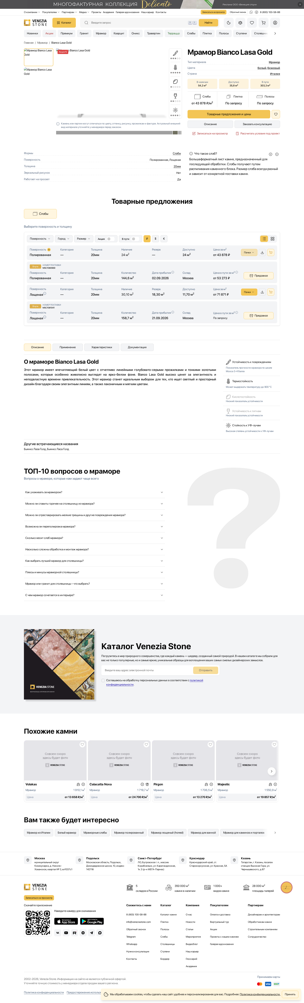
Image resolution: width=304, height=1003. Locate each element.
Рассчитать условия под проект (260, 133)
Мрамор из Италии (38, 832)
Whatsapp (131, 944)
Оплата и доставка (220, 914)
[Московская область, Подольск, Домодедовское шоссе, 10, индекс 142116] (100, 863)
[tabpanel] (152, 275)
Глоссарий (191, 958)
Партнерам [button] (68, 12)
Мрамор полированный (129, 832)
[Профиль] (275, 23)
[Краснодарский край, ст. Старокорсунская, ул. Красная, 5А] (204, 862)
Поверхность (38, 238)
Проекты (96, 12)
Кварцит (119, 33)
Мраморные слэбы (95, 832)
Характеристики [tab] (101, 347)
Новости (190, 921)
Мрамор (101, 33)
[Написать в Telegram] (256, 12)
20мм (177, 166)
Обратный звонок (238, 12)
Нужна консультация (137, 951)
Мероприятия (193, 936)
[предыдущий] (275, 33)
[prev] (270, 154)
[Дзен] (83, 932)
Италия (275, 73)
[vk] (57, 932)
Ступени (241, 33)
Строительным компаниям (262, 929)
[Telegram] (91, 932)
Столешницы (167, 944)
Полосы (224, 33)
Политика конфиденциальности (44, 992)
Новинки (32, 33)
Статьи (189, 929)
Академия (108, 12)
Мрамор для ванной (203, 832)
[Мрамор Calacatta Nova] (119, 771)
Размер (81, 238)
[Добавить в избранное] (82, 744)
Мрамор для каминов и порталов (243, 832)
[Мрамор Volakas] (55, 771)
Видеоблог (192, 944)
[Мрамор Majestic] (247, 771)
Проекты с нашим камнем (224, 936)
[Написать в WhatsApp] (251, 12)
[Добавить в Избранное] (276, 114)
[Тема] (229, 23)
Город (61, 238)
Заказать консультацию (257, 124)
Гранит (84, 33)
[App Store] (66, 921)
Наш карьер (147, 12)
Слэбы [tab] (43, 214)
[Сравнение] (240, 23)
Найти (208, 22)
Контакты (161, 12)
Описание (210, 124)
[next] (277, 154)
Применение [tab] (68, 347)
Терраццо (174, 33)
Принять (290, 994)
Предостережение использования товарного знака (99, 992)
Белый (262, 68)
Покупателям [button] (49, 12)
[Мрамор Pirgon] (183, 771)
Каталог (66, 22)
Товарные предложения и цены (229, 114)
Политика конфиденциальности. (260, 994)
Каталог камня (168, 914)
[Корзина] (263, 23)
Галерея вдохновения (127, 12)
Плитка (207, 33)
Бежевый (273, 68)
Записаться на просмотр (213, 12)
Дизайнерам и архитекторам (264, 914)
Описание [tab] (37, 347)
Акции (49, 33)
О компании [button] (30, 12)
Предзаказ (261, 275)
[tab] (264, 239)
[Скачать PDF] (262, 252)
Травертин (153, 33)
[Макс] (99, 932)
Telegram (131, 936)
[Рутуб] (74, 932)
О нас (189, 914)
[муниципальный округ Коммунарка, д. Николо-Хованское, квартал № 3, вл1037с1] (49, 863)
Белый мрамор (67, 832)
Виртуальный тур (219, 921)
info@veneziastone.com (138, 921)
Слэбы (191, 33)
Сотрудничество (257, 936)
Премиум (66, 33)
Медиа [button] (83, 12)
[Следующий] (271, 771)
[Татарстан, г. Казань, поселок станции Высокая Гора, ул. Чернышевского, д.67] (255, 863)
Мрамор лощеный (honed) (167, 832)
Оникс (136, 33)
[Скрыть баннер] (300, 4)
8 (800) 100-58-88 (136, 914)
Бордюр (164, 958)
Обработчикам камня (260, 921)
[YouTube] (66, 932)
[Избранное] (252, 23)
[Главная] (35, 23)
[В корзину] (270, 252)
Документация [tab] (137, 347)
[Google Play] (92, 921)
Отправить (205, 670)
